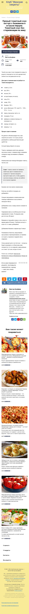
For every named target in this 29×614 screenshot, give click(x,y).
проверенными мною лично (17, 298)
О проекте (6, 545)
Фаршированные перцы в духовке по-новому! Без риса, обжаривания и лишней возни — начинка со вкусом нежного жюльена (14, 356)
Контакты (6, 555)
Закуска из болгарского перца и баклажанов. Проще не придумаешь (14, 256)
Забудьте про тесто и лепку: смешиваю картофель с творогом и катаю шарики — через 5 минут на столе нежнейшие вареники (14, 462)
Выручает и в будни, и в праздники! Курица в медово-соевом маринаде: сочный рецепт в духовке (14, 390)
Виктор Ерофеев (15, 289)
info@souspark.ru (18, 590)
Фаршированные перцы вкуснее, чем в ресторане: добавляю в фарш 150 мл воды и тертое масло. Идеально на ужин (14, 496)
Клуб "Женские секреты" (14, 3)
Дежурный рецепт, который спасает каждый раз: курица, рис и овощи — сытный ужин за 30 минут (14, 427)
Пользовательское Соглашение (10, 602)
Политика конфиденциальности (10, 605)
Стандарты (6, 550)
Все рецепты (7, 560)
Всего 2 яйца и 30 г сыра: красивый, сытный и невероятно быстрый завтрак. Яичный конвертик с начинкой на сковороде (14, 530)
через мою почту (22, 313)
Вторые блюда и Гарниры (10, 51)
